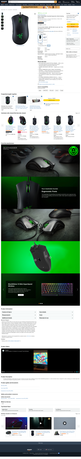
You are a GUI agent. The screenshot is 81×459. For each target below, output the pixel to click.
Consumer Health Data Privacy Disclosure (41, 453)
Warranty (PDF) (4, 385)
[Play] (2, 372)
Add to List (68, 48)
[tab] (39, 303)
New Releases (31, 4)
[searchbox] (32, 2)
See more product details (43, 82)
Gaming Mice (15, 9)
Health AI (6, 4)
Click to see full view (20, 45)
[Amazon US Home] (29, 450)
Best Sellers (25, 4)
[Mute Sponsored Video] (26, 428)
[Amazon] (4, 1)
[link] (22, 100)
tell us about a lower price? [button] (14, 340)
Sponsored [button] (2, 415)
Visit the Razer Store (41, 14)
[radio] (2, 13)
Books (53, 4)
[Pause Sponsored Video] (26, 426)
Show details (48, 105)
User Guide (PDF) (4, 388)
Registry (69, 4)
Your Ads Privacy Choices (53, 453)
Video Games (3, 9)
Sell (62, 4)
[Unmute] (78, 372)
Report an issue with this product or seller (47, 84)
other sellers (51, 31)
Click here (29, 336)
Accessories (10, 9)
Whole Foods (42, 4)
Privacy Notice (31, 453)
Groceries (37, 4)
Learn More (21, 294)
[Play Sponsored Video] (40, 423)
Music (73, 4)
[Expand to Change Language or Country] (43, 449)
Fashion (65, 4)
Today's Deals (48, 4)
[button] (2, 5)
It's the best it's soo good (17, 351)
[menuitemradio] (77, 372)
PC (6, 9)
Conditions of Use (26, 453)
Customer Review (8, 351)
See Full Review (26, 351)
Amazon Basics (19, 4)
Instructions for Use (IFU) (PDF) (7, 390)
